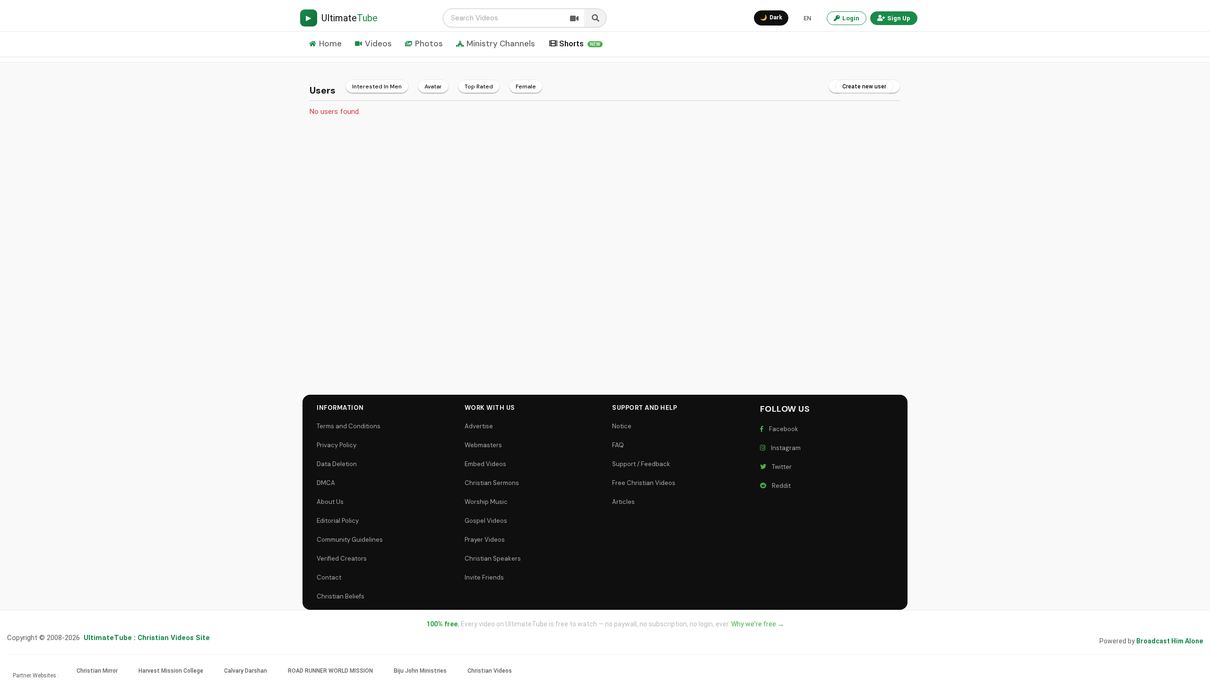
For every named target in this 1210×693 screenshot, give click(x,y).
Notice (621, 426)
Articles (623, 502)
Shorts (579, 43)
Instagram (784, 448)
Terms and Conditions (348, 426)
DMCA (326, 483)
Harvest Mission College (170, 670)
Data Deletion (337, 464)
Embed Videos (485, 464)
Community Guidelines (350, 540)
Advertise (479, 426)
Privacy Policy (336, 445)
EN (807, 18)
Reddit (780, 486)
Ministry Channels (501, 43)
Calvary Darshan (245, 670)
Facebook (782, 429)
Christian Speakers (493, 558)
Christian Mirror (97, 670)
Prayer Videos (485, 540)
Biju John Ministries (420, 670)
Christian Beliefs (340, 596)
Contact (329, 577)
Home (330, 43)
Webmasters (483, 445)
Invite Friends (484, 577)
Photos (429, 43)
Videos (378, 43)
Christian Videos (489, 670)
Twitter (780, 467)
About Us (330, 502)
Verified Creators (342, 558)
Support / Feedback (641, 464)
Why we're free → (757, 624)
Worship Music (486, 502)
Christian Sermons (492, 483)
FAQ (618, 445)
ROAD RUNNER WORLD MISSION (330, 670)
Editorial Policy (338, 521)
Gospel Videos (486, 521)
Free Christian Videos (643, 483)
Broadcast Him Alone (1169, 641)
